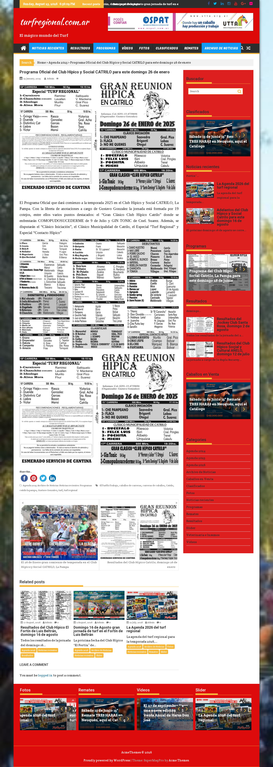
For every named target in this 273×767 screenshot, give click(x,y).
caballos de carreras (130, 485)
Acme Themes (179, 760)
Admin (50, 78)
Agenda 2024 (195, 451)
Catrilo (169, 485)
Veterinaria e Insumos (202, 535)
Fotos (144, 48)
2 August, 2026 (85, 622)
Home (41, 62)
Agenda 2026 (28, 650)
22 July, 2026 (136, 622)
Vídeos (127, 48)
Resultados (80, 48)
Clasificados (167, 48)
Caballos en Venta (202, 374)
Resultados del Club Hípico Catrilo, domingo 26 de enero (142, 564)
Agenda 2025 (58, 62)
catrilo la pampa (28, 490)
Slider (99, 655)
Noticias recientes (48, 48)
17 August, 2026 (32, 622)
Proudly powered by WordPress (107, 760)
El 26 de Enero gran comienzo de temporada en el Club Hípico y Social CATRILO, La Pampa (59, 564)
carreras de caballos (154, 485)
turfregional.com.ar (54, 21)
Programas (106, 48)
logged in (45, 675)
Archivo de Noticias (221, 48)
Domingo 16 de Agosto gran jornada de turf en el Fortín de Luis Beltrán (155, 4)
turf (61, 490)
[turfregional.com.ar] (23, 48)
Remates (191, 48)
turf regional (70, 490)
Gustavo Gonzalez (47, 490)
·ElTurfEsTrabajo (108, 485)
